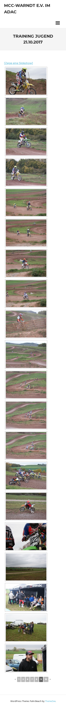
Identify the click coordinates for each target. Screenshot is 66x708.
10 (46, 679)
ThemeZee (50, 701)
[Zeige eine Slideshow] (18, 63)
